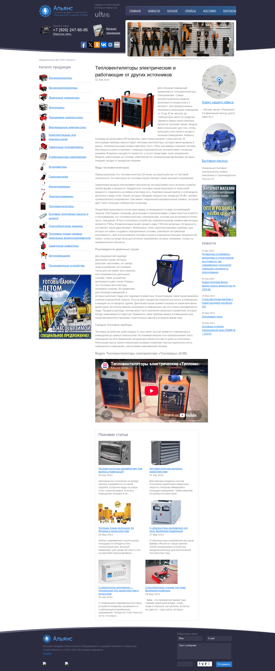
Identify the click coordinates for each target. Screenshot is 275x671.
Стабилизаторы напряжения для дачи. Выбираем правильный (168, 530)
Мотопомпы (56, 107)
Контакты (229, 10)
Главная (135, 10)
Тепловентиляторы (61, 206)
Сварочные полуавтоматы (66, 147)
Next (131, 39)
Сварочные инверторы (64, 245)
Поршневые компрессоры (66, 117)
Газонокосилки (58, 176)
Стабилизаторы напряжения (67, 156)
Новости (154, 10)
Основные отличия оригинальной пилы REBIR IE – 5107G (219, 330)
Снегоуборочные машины (66, 226)
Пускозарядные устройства (67, 265)
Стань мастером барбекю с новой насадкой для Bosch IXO (217, 303)
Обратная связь (62, 34)
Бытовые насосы (215, 160)
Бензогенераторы (60, 77)
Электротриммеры (61, 196)
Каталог (172, 10)
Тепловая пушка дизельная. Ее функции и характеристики (116, 530)
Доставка (209, 10)
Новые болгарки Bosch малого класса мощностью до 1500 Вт (219, 286)
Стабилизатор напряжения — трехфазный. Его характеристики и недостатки (118, 590)
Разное (47, 653)
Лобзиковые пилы (212, 316)
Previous (230, 39)
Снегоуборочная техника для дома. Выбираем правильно (165, 589)
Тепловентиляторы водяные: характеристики (166, 470)
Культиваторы (58, 166)
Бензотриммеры (59, 186)
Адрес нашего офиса (218, 102)
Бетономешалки (59, 255)
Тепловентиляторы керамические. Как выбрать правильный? (120, 470)
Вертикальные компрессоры (67, 127)
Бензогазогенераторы (63, 87)
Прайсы (190, 10)
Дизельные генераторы (64, 97)
